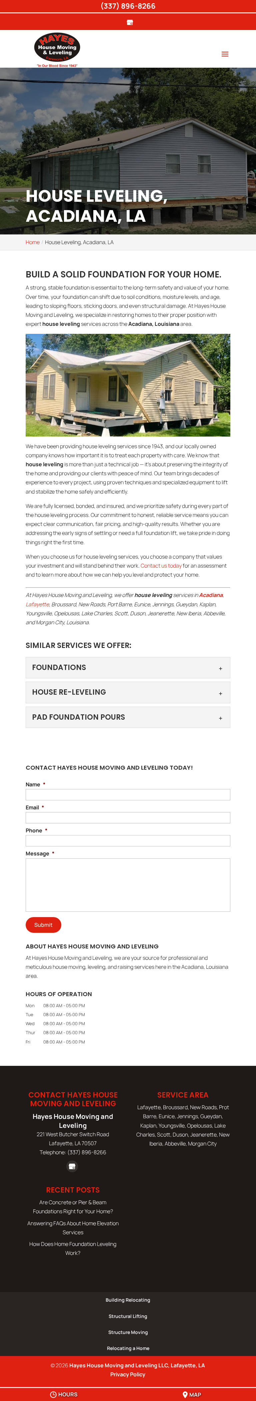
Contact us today (161, 565)
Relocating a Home (128, 1348)
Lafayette (37, 604)
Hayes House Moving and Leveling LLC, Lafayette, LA (137, 1365)
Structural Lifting (128, 1316)
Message (40, 853)
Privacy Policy (127, 1374)
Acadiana (211, 595)
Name (35, 784)
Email (35, 807)
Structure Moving (128, 1332)
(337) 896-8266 (128, 6)
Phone (36, 830)
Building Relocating (128, 1300)
